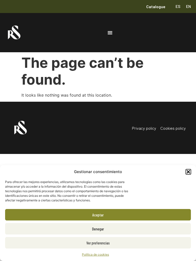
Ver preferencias (98, 243)
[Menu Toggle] (110, 32)
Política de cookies (95, 254)
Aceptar (98, 215)
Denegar (98, 229)
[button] (188, 171)
